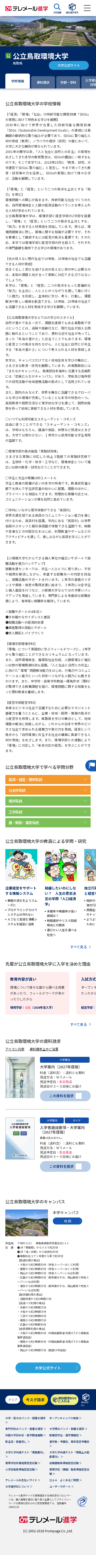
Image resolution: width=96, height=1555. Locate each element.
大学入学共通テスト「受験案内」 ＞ (25, 1454)
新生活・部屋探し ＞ (17, 1441)
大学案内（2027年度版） (61, 1066)
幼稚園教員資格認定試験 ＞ (65, 1463)
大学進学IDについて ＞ (19, 1486)
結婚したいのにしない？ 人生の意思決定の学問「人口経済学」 (60, 896)
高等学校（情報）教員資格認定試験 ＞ (69, 1471)
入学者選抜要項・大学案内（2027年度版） (62, 1130)
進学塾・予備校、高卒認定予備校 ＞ (69, 1443)
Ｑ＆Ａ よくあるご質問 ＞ (65, 1480)
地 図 (67, 1221)
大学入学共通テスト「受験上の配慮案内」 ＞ (69, 1454)
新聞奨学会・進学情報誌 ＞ (65, 1435)
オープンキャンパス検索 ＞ (65, 1418)
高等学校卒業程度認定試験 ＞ (23, 1463)
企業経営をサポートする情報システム (21, 890)
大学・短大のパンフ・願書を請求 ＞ (25, 1420)
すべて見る (78, 946)
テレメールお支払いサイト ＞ (23, 1480)
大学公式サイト (69, 65)
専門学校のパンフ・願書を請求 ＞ (25, 1429)
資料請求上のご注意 (44, 1049)
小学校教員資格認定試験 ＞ (21, 1469)
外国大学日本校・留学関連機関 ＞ (25, 1435)
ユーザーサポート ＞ (61, 1486)
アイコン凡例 (14, 1049)
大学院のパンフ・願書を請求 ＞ (68, 1429)
